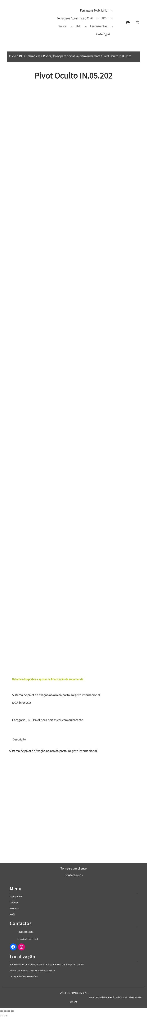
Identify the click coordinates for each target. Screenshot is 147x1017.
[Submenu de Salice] (71, 26)
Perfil (12, 914)
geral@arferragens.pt (27, 939)
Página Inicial (16, 896)
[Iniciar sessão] (128, 22)
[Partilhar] (8, 1011)
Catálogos (15, 902)
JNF (20, 56)
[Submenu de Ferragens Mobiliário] (112, 11)
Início (12, 56)
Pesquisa (14, 908)
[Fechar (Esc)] (12, 1011)
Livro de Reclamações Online (73, 993)
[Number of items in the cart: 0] (137, 22)
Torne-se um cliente (73, 868)
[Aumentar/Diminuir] (1, 1011)
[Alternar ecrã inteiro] (5, 1011)
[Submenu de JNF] (86, 26)
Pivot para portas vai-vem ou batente (76, 56)
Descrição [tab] (19, 739)
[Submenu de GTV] (112, 18)
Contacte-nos (74, 875)
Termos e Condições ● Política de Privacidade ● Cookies (115, 997)
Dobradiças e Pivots (38, 56)
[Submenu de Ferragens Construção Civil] (98, 18)
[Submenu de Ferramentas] (112, 26)
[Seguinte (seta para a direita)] (5, 1015)
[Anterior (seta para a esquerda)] (1, 1015)
